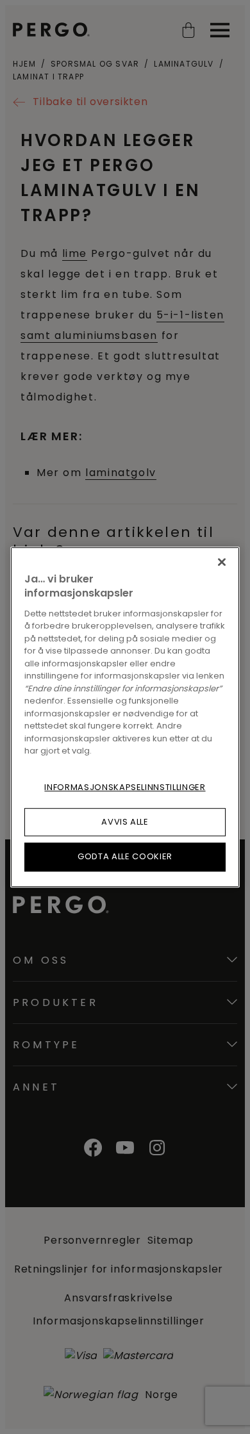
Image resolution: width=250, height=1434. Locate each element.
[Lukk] (222, 562)
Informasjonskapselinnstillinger (124, 787)
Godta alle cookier (125, 857)
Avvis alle (125, 822)
